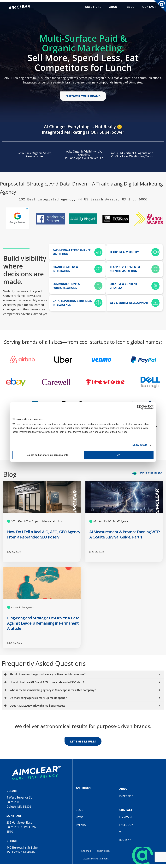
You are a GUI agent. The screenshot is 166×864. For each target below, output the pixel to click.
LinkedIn (125, 817)
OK (118, 455)
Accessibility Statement (95, 858)
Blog (131, 6)
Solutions (93, 6)
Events (81, 825)
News (79, 817)
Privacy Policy (103, 850)
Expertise (126, 796)
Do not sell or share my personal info (47, 455)
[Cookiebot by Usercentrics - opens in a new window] (139, 407)
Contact (149, 6)
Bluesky (125, 840)
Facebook (126, 825)
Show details (139, 444)
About (114, 6)
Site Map (86, 850)
